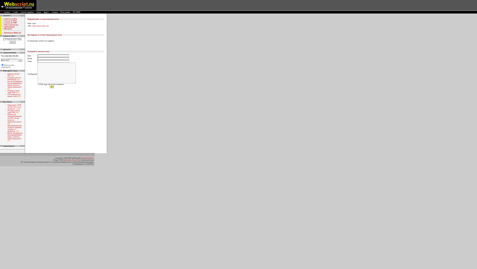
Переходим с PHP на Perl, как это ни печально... (14, 107)
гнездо (38, 12)
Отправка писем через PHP (13, 92)
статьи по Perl (10, 21)
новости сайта (10, 19)
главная (6, 12)
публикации (9, 27)
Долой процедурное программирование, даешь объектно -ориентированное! (14, 84)
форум (46, 12)
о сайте (15, 12)
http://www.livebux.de (40, 26)
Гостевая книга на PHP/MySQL (14, 78)
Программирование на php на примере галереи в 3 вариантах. (14, 128)
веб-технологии (11, 25)
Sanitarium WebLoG (12, 33)
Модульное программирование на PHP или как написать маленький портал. (14, 118)
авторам (54, 12)
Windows (8, 29)
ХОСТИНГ (76, 12)
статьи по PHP (10, 23)
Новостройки (65, 12)
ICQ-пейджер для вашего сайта (14, 95)
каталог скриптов (27, 12)
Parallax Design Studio (73, 160)
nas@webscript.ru (87, 158)
